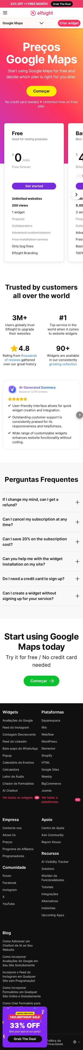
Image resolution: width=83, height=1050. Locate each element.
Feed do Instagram (16, 727)
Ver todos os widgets (20, 797)
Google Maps (13, 23)
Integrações (50, 894)
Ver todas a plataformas (60, 800)
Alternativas (50, 901)
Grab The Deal (25, 1039)
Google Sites (50, 769)
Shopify (47, 755)
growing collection (63, 364)
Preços (7, 842)
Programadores (13, 856)
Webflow (48, 734)
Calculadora (11, 769)
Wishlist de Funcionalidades (53, 878)
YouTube (9, 904)
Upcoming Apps (53, 915)
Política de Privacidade (54, 1042)
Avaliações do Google (18, 720)
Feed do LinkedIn (15, 741)
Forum (7, 875)
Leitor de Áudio (13, 776)
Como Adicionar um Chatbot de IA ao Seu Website (18, 945)
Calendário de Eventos (18, 762)
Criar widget (69, 23)
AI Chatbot (10, 790)
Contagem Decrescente (19, 734)
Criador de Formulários (18, 783)
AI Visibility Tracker (55, 861)
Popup (7, 755)
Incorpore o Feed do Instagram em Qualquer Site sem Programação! (19, 976)
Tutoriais (47, 887)
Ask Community (53, 835)
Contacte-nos (12, 828)
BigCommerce (51, 783)
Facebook (9, 882)
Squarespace (51, 720)
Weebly (47, 776)
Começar (41, 91)
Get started (34, 186)
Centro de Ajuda (53, 828)
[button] (3, 415)
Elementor (48, 748)
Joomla (47, 790)
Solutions (48, 868)
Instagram (10, 890)
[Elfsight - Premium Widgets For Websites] (41, 13)
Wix (44, 727)
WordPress (49, 741)
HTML (46, 762)
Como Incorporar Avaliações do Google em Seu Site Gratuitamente (20, 961)
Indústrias (49, 908)
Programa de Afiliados (18, 849)
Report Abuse (51, 842)
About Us (9, 835)
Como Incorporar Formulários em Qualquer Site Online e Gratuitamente (22, 992)
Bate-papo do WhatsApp (20, 748)
